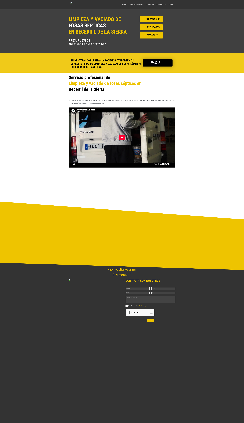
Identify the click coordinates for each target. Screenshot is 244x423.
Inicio (124, 5)
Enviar (150, 321)
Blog (171, 5)
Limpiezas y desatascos (156, 5)
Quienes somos (136, 5)
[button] (151, 19)
